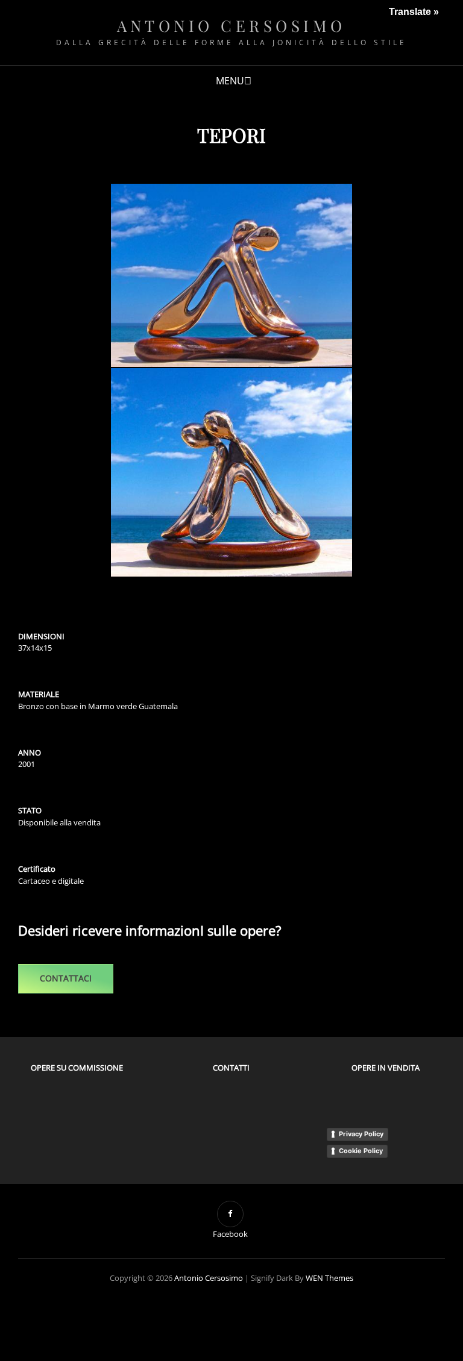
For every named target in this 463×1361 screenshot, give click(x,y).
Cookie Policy (361, 1151)
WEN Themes (329, 1277)
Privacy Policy (361, 1134)
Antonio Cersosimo (231, 25)
